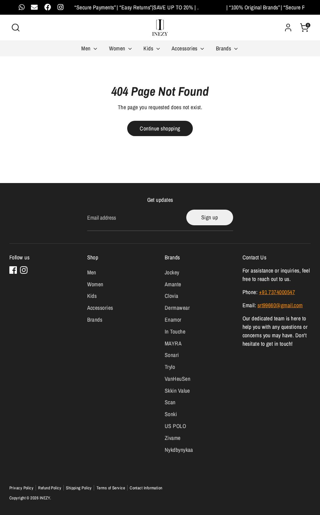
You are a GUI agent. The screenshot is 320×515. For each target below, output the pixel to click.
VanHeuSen (177, 379)
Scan (170, 402)
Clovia (171, 296)
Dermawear (177, 308)
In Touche (175, 331)
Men (86, 48)
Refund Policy (49, 488)
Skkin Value (177, 391)
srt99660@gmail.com (280, 305)
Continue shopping (160, 128)
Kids (148, 48)
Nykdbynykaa (179, 450)
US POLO (175, 426)
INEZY (45, 498)
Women (118, 48)
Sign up (209, 217)
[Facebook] (13, 270)
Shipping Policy (79, 488)
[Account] (288, 27)
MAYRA (173, 343)
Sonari (172, 355)
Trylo (170, 367)
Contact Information (146, 488)
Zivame (173, 438)
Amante (173, 284)
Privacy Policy (21, 488)
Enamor (173, 320)
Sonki (171, 414)
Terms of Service (111, 488)
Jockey (172, 272)
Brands (224, 48)
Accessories (185, 48)
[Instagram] (24, 270)
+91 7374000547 (277, 292)
